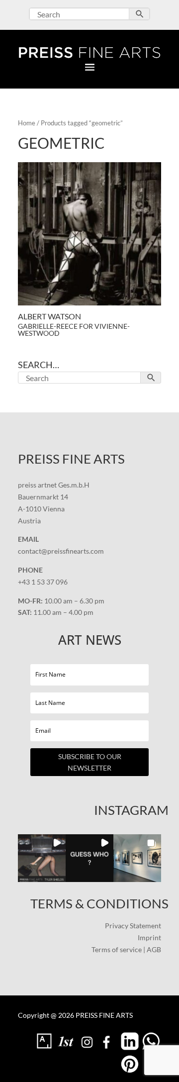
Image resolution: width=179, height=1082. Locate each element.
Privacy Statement (133, 925)
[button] (42, 858)
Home (26, 123)
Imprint (149, 937)
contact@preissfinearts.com (61, 551)
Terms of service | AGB (126, 949)
